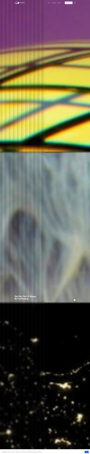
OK (86, 451)
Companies (54, 2)
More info (40, 451)
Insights (59, 2)
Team (49, 2)
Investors (68, 2)
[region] (45, 451)
